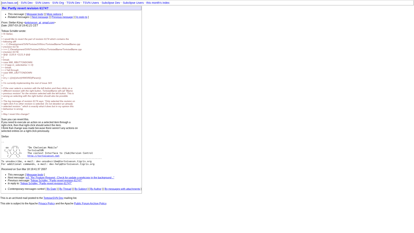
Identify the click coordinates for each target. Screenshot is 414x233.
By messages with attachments (122, 189)
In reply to (81, 17)
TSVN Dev (73, 2)
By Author (95, 189)
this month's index (157, 2)
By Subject (81, 189)
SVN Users (42, 2)
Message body (35, 14)
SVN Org (58, 2)
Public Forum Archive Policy (90, 203)
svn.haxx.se (9, 2)
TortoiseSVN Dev (53, 198)
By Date (51, 189)
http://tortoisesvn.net (43, 155)
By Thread (65, 189)
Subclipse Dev (111, 2)
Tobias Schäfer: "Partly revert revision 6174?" (56, 180)
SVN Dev (27, 2)
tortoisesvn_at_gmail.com (39, 22)
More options (54, 14)
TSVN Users (91, 2)
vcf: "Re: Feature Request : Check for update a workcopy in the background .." (70, 177)
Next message (40, 17)
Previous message (62, 17)
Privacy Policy (46, 203)
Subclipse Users (133, 2)
